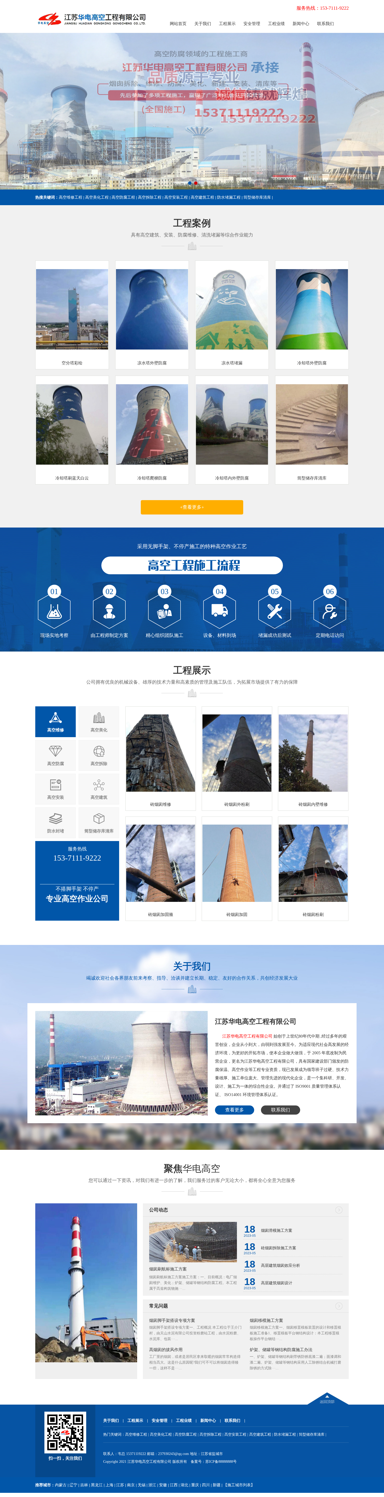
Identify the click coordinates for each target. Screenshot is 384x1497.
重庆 (195, 1485)
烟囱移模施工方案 (266, 1320)
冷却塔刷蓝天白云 (72, 478)
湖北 (184, 1485)
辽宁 (73, 1485)
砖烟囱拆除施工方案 (278, 1248)
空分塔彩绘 (72, 363)
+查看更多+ (192, 507)
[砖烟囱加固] (236, 900)
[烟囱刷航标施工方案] (193, 1261)
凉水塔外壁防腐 (152, 363)
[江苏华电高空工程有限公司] (92, 29)
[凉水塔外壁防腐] (152, 348)
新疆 (216, 1485)
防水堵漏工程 (229, 197)
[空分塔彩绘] (72, 348)
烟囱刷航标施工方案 (168, 1269)
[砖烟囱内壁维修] (313, 790)
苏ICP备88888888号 (221, 1462)
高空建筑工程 (202, 197)
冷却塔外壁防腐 (312, 363)
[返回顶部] (328, 1403)
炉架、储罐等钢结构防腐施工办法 (281, 1349)
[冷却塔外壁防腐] (312, 348)
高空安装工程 (176, 197)
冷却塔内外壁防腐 (232, 478)
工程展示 (227, 23)
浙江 (152, 1485)
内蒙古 (61, 1485)
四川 (206, 1485)
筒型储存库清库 (257, 197)
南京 (131, 1485)
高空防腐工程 (123, 197)
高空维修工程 (70, 197)
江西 (174, 1485)
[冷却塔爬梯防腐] (152, 463)
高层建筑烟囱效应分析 (280, 1265)
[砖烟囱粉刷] (313, 900)
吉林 (84, 1485)
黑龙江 (97, 1485)
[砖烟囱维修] (160, 790)
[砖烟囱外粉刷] (236, 790)
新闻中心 (301, 23)
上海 (109, 1485)
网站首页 (178, 23)
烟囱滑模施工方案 (276, 1230)
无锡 (142, 1485)
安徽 (163, 1485)
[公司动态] (342, 1208)
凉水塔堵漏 (232, 363)
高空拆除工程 (149, 197)
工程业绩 (276, 23)
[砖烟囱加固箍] (160, 900)
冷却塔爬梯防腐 (152, 478)
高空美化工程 (97, 197)
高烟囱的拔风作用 (166, 1349)
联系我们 (325, 23)
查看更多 (234, 1110)
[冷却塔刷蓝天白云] (72, 463)
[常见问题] (342, 1304)
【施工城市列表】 (239, 1485)
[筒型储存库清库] (312, 463)
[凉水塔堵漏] (232, 348)
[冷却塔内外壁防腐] (232, 463)
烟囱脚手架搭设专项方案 (172, 1320)
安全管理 (251, 23)
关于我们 (202, 23)
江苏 (120, 1485)
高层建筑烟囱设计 (276, 1283)
